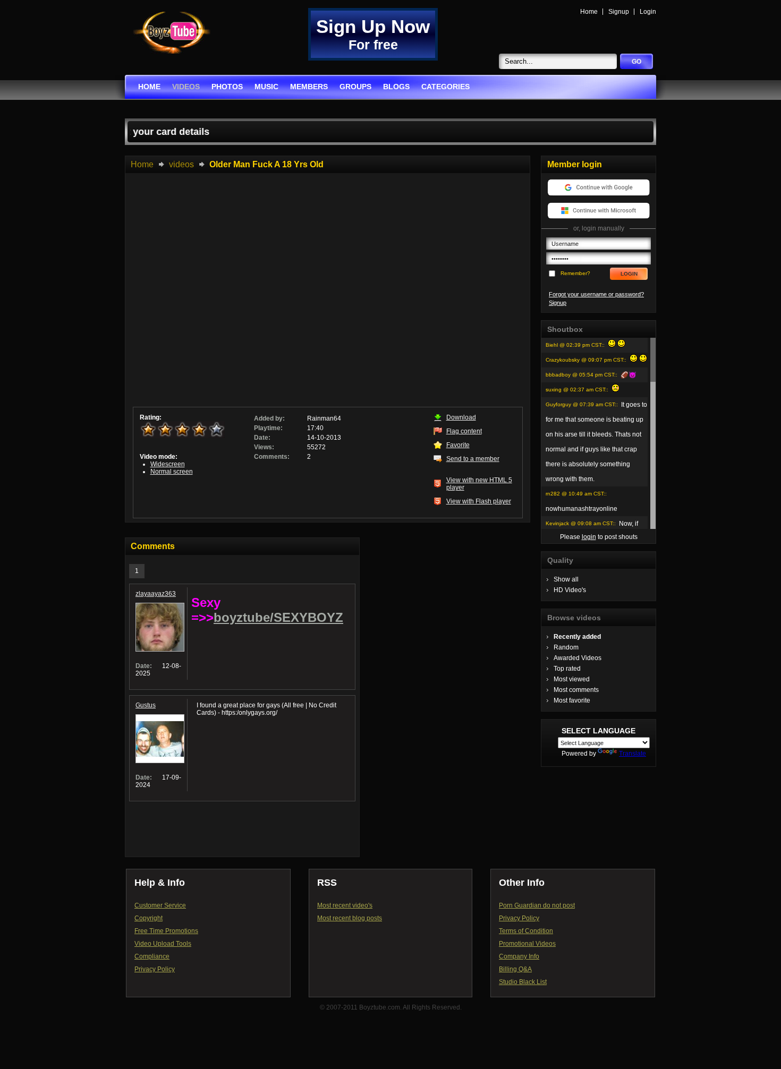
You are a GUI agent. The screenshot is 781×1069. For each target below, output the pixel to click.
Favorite (458, 445)
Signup (618, 11)
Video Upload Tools (162, 943)
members (309, 86)
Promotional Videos (527, 943)
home (149, 86)
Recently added (577, 636)
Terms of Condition (526, 931)
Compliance (151, 956)
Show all (566, 579)
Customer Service (160, 905)
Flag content (464, 431)
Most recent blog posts (349, 918)
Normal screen (171, 471)
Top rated (567, 668)
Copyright (148, 918)
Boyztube (171, 33)
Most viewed (572, 679)
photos (227, 86)
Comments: (272, 456)
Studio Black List (523, 982)
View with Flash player (478, 501)
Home (589, 11)
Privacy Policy (154, 969)
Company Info (519, 956)
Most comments (576, 690)
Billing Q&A (515, 969)
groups (355, 86)
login (589, 537)
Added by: (269, 418)
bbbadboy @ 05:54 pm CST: (581, 375)
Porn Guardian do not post (537, 905)
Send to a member (472, 459)
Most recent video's (344, 905)
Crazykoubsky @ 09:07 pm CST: (585, 360)
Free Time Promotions (166, 931)
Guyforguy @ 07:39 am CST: (581, 404)
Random (566, 647)
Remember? (575, 273)
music (266, 86)
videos (186, 86)
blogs (396, 86)
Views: (264, 447)
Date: (262, 437)
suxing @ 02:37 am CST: (576, 389)
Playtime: (268, 428)
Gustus (145, 705)
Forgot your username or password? (596, 294)
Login (648, 11)
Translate (632, 753)
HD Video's (570, 590)
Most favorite (572, 700)
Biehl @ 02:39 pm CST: (574, 345)
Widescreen (167, 464)
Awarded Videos (577, 658)
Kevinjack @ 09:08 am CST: (580, 523)
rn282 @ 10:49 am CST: (575, 494)
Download (461, 417)
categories (445, 86)
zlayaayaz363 (155, 593)
